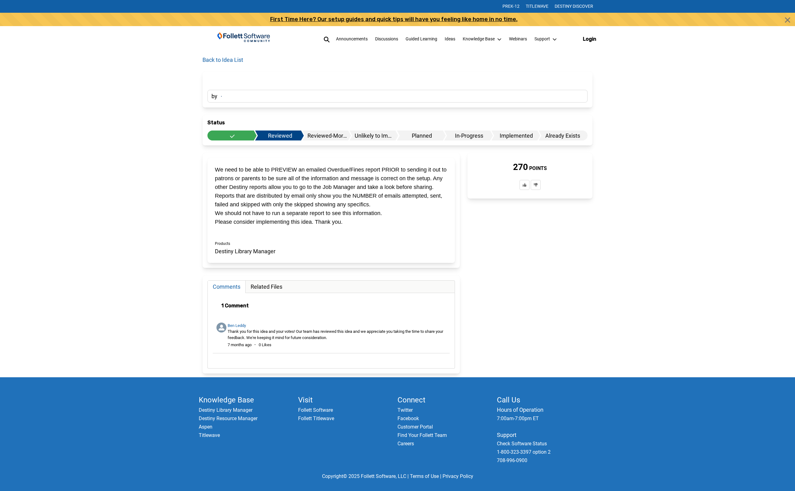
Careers (406, 444)
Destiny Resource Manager (228, 418)
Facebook (408, 418)
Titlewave (537, 6)
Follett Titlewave (316, 418)
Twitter (405, 410)
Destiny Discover (574, 6)
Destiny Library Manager (225, 410)
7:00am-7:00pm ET (518, 418)
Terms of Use (424, 476)
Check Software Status (522, 444)
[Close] (787, 20)
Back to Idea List (222, 60)
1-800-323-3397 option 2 (524, 452)
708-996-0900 (512, 460)
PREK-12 (511, 6)
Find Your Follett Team (422, 435)
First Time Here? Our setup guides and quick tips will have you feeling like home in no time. (394, 19)
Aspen (205, 427)
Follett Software (315, 410)
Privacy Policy (458, 476)
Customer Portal (415, 427)
